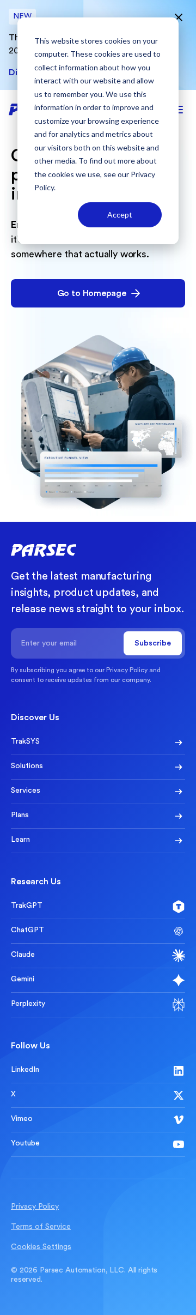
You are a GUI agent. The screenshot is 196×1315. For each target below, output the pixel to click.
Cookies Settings (41, 1247)
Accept (119, 214)
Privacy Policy (127, 670)
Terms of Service (41, 1226)
